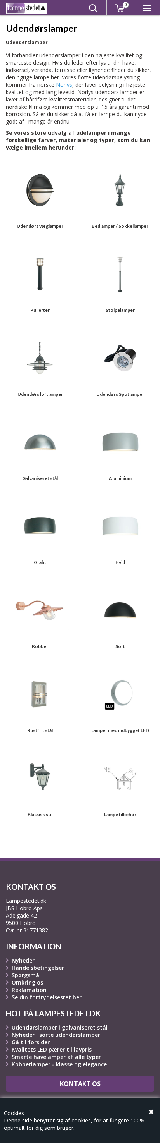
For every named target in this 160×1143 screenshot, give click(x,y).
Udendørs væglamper (40, 226)
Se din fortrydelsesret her (47, 997)
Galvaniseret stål (40, 478)
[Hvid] (120, 525)
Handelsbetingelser (38, 967)
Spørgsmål (26, 975)
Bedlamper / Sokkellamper (120, 226)
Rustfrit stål (40, 730)
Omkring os (27, 982)
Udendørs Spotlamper (120, 394)
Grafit (40, 562)
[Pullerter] (40, 273)
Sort (120, 646)
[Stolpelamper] (120, 273)
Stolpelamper (120, 310)
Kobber (40, 646)
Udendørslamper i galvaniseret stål (60, 1027)
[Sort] (120, 610)
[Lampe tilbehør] (120, 778)
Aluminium (120, 478)
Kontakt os (80, 1083)
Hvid (120, 562)
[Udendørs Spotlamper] (120, 357)
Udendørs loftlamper (40, 394)
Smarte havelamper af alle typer (56, 1056)
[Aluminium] (120, 441)
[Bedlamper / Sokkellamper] (120, 189)
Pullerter (40, 310)
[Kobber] (39, 610)
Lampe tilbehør (120, 814)
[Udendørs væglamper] (40, 189)
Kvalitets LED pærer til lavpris (52, 1049)
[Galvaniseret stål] (40, 441)
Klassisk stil (40, 814)
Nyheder (23, 960)
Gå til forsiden (31, 1042)
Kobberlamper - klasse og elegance (59, 1064)
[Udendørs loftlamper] (40, 357)
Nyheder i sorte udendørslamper (56, 1034)
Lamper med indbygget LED (120, 730)
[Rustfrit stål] (40, 694)
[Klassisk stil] (40, 778)
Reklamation (29, 989)
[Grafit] (40, 525)
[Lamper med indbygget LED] (120, 694)
